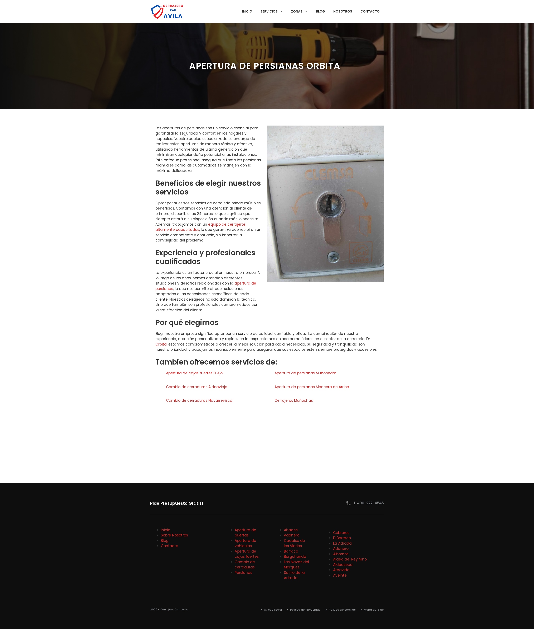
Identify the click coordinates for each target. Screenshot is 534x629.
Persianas (243, 572)
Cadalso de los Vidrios (294, 543)
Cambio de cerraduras (245, 564)
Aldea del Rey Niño (350, 559)
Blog (320, 11)
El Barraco (342, 537)
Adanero (291, 535)
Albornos (341, 554)
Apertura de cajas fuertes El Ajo (194, 373)
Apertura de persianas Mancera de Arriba (312, 386)
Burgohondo (295, 556)
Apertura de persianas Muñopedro (305, 373)
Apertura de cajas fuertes (247, 554)
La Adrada (342, 543)
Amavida (341, 569)
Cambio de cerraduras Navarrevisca (199, 400)
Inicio (247, 11)
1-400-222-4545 (369, 503)
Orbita (161, 344)
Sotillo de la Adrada (294, 575)
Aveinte (340, 575)
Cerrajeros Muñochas (294, 400)
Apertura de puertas (245, 532)
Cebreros (341, 532)
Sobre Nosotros (174, 535)
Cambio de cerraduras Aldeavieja (196, 386)
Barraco (291, 551)
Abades (291, 529)
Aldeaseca (343, 564)
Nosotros (342, 11)
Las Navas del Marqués (296, 564)
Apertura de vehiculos (245, 543)
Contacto (370, 11)
